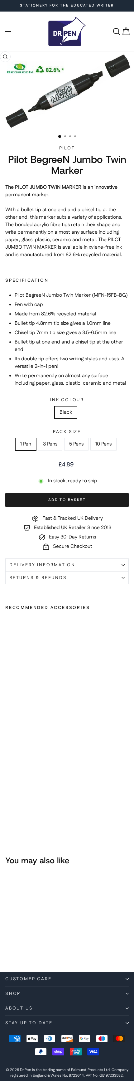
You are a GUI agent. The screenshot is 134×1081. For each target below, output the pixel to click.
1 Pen (25, 444)
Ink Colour (67, 400)
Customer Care (28, 979)
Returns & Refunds (38, 578)
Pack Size (67, 432)
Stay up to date (29, 1023)
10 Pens (103, 444)
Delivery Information (42, 565)
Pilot (67, 148)
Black (66, 412)
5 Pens (76, 444)
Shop (13, 994)
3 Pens (50, 444)
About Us (19, 1008)
